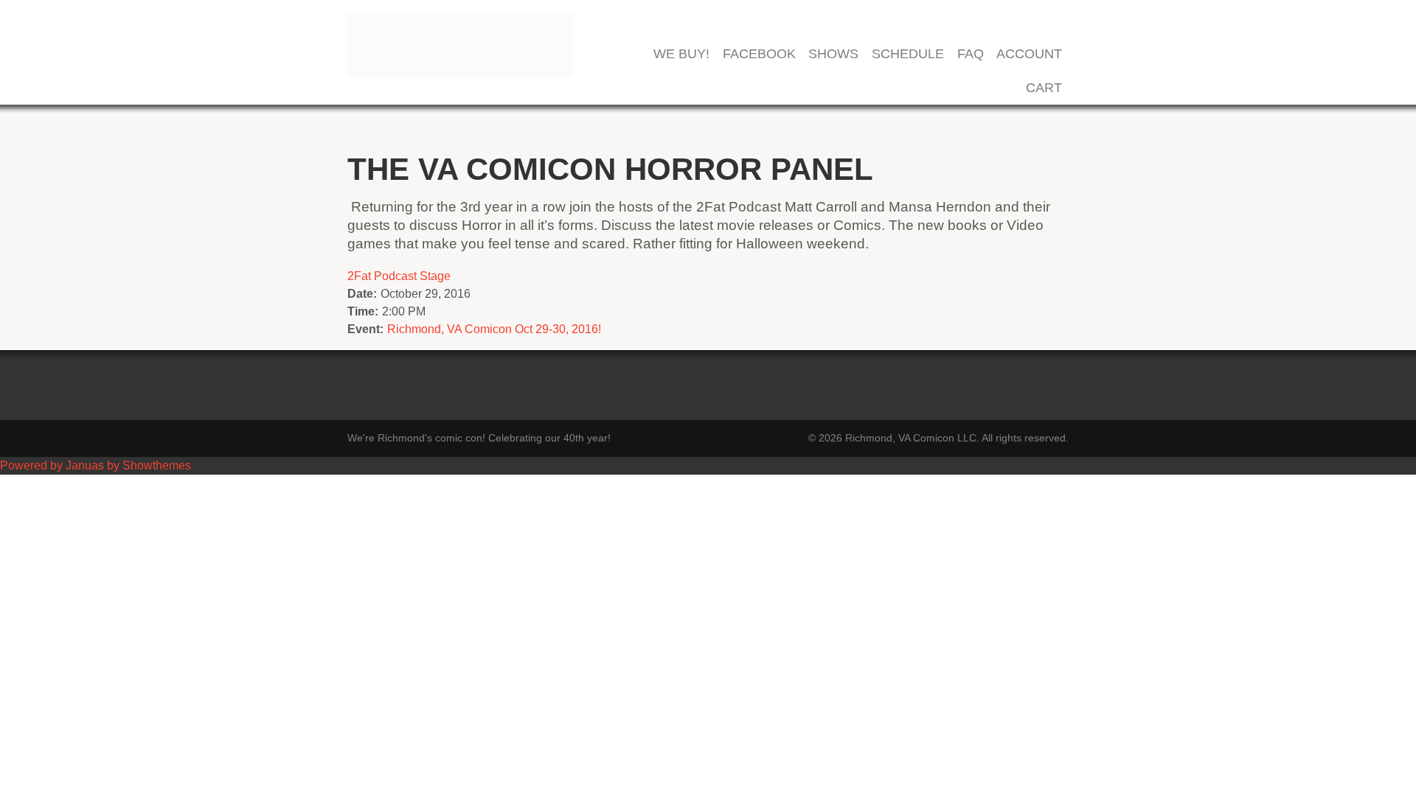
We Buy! (681, 54)
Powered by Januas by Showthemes (95, 465)
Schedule (908, 54)
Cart (1044, 88)
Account (1029, 54)
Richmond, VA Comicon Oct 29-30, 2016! (494, 329)
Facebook (759, 54)
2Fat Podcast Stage (399, 276)
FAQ (970, 54)
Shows (833, 54)
